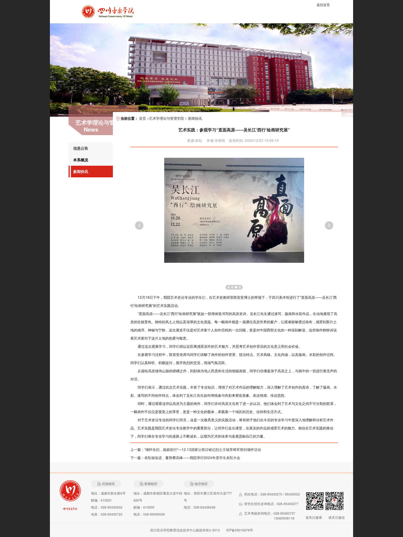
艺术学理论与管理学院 (166, 118)
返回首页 (323, 4)
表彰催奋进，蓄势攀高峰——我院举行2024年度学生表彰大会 (192, 457)
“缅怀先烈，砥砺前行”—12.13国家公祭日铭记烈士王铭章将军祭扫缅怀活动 (202, 449)
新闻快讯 (80, 171)
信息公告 (80, 148)
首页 (142, 118)
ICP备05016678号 (239, 530)
